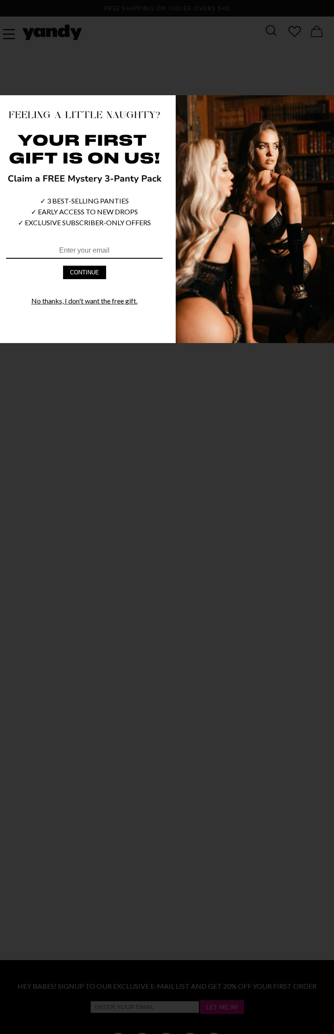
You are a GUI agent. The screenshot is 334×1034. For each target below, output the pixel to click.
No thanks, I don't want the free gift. (84, 301)
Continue (84, 272)
